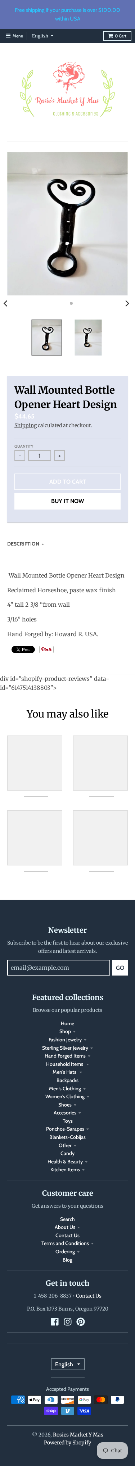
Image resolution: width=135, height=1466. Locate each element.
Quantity (23, 446)
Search (67, 1219)
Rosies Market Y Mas (78, 1434)
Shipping (25, 425)
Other (65, 1145)
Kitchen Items (65, 1169)
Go (120, 967)
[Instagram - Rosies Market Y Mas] (67, 1321)
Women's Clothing (65, 1096)
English (40, 36)
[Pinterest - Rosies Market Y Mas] (80, 1321)
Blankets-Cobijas (67, 1137)
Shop (65, 1031)
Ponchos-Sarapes (65, 1129)
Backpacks (67, 1080)
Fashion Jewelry (65, 1039)
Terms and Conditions (65, 1243)
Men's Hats (65, 1072)
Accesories (65, 1112)
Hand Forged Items (65, 1056)
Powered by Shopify (67, 1442)
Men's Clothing (65, 1088)
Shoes (65, 1104)
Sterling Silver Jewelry (65, 1048)
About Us (65, 1227)
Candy (67, 1153)
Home (67, 1023)
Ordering (65, 1251)
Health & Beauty (65, 1161)
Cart (120, 36)
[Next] (127, 303)
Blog (67, 1260)
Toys (68, 1121)
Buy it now (67, 501)
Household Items (65, 1064)
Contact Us (67, 1235)
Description (23, 543)
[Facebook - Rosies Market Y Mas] (54, 1321)
